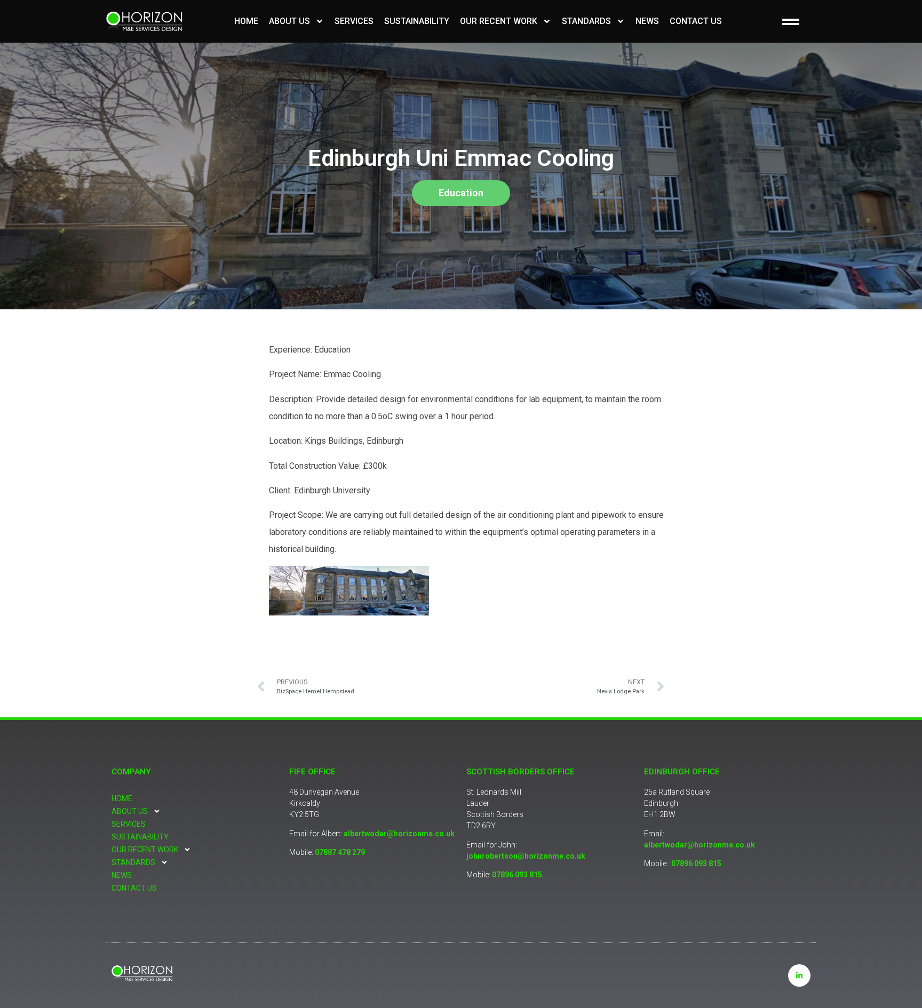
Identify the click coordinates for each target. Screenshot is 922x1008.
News (647, 21)
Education (461, 192)
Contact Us (696, 21)
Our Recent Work (498, 21)
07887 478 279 (340, 852)
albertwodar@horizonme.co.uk (399, 833)
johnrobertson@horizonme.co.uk (525, 856)
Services (354, 21)
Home (246, 21)
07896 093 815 (517, 874)
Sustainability (416, 21)
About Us (289, 21)
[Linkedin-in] (799, 975)
